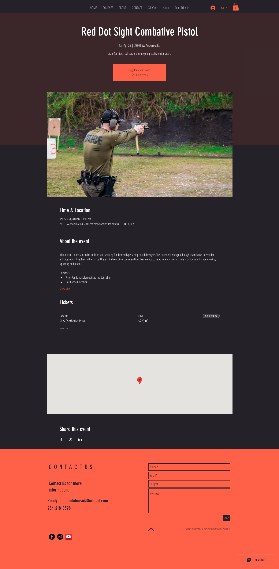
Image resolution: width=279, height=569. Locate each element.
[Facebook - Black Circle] (52, 537)
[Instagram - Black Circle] (60, 537)
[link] (235, 7)
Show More (65, 289)
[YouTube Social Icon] (68, 537)
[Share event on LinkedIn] (80, 439)
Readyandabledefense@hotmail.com (77, 501)
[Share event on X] (71, 439)
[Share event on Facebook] (61, 439)
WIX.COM (226, 529)
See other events (140, 75)
